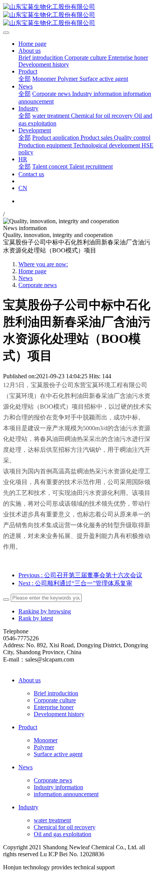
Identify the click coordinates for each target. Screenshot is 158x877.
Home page (32, 43)
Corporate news (37, 285)
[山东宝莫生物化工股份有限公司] (79, 15)
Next (75, 583)
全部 (24, 78)
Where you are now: (43, 264)
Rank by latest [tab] (35, 618)
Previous (80, 575)
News (25, 278)
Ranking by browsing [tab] (44, 611)
